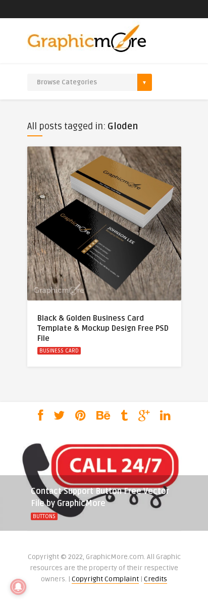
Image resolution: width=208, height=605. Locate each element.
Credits (155, 579)
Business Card (59, 350)
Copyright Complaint (105, 579)
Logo (63, 516)
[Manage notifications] (18, 587)
